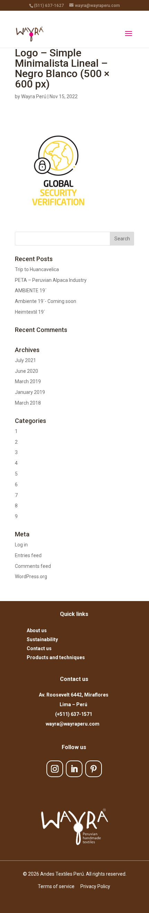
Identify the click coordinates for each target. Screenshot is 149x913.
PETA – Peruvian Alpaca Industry (51, 280)
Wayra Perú (33, 96)
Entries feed (28, 555)
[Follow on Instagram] (54, 768)
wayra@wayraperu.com (74, 724)
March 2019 (28, 381)
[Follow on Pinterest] (93, 768)
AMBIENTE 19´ (30, 290)
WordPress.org (31, 576)
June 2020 (26, 371)
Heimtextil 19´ (30, 312)
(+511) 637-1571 (73, 714)
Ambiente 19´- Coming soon (45, 301)
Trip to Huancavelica (37, 269)
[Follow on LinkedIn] (74, 768)
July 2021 (25, 360)
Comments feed (33, 566)
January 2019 (30, 392)
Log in (21, 544)
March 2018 (28, 403)
